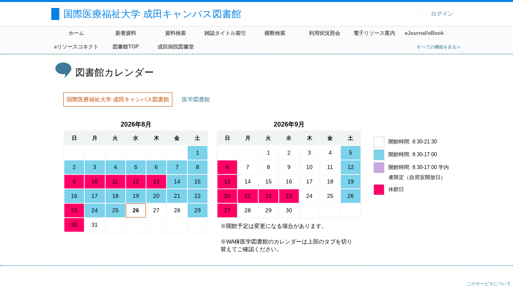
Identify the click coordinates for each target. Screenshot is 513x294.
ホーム (76, 33)
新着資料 (125, 33)
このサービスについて (489, 283)
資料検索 (175, 33)
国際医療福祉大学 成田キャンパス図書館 (152, 13)
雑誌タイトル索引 (225, 33)
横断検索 (275, 33)
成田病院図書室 (176, 47)
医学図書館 (196, 99)
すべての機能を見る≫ (439, 46)
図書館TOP (126, 47)
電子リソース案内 (374, 33)
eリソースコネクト (76, 47)
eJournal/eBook (424, 33)
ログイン (442, 14)
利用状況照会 (324, 33)
